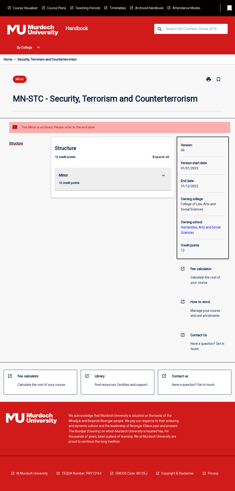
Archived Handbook (149, 8)
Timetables (117, 8)
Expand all (161, 157)
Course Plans (56, 8)
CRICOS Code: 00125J (131, 473)
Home (8, 59)
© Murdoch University (32, 473)
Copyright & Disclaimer (177, 473)
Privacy (213, 473)
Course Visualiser (25, 8)
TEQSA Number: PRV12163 (81, 473)
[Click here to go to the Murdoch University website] (32, 31)
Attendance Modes (186, 8)
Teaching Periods (87, 8)
